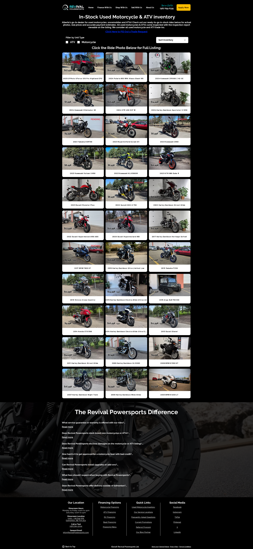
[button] (104, 7)
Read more (67, 427)
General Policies (164, 546)
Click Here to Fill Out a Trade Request (126, 31)
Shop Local (155, 546)
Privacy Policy (174, 546)
